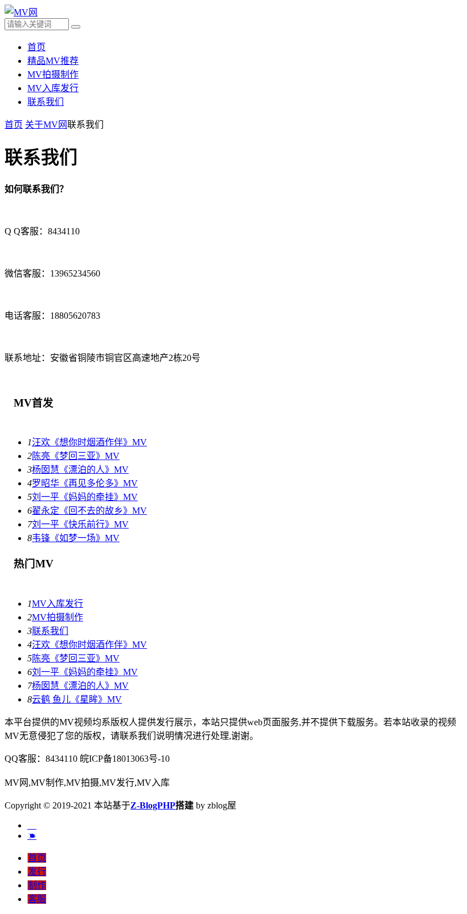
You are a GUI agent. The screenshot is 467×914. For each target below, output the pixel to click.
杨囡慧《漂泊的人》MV (80, 469)
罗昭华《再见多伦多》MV (85, 483)
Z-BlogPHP (152, 805)
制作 (37, 885)
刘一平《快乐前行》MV (80, 524)
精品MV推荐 (53, 61)
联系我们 (45, 102)
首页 (36, 47)
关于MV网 (46, 124)
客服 (37, 899)
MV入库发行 (53, 88)
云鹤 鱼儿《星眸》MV (77, 699)
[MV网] (21, 12)
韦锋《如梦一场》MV (76, 538)
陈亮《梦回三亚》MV (76, 456)
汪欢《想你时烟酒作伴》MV (89, 442)
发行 (37, 871)
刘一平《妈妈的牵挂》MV (85, 497)
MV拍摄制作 (53, 74)
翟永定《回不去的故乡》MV (89, 510)
